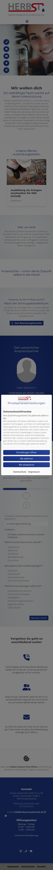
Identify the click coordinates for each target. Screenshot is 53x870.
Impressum (34, 471)
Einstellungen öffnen (26, 452)
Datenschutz (19, 471)
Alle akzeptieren (26, 464)
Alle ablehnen (26, 458)
